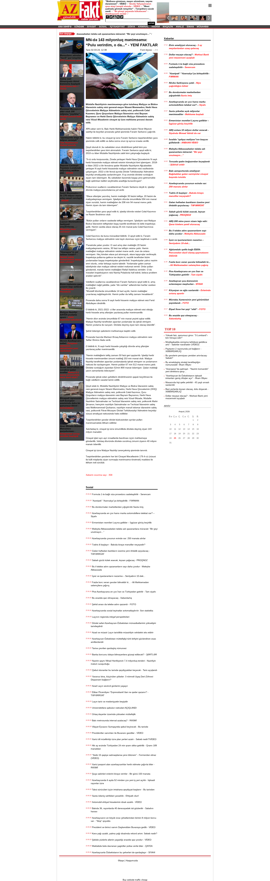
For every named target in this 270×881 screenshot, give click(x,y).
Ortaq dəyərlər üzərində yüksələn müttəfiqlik (113, 714)
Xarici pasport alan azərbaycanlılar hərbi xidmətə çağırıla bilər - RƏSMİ (123, 766)
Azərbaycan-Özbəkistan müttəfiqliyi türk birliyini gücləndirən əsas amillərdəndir (123, 640)
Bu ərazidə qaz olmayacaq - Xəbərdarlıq (111, 598)
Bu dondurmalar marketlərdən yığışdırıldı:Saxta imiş (117, 507)
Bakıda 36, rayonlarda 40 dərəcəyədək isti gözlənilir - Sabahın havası (122, 810)
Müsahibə (202, 26)
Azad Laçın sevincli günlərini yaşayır (109, 686)
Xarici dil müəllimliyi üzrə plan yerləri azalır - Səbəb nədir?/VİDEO (123, 739)
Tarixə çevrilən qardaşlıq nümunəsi (108, 648)
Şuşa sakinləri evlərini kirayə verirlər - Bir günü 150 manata (120, 774)
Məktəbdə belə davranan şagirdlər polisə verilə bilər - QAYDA (121, 846)
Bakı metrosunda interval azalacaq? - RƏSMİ (114, 720)
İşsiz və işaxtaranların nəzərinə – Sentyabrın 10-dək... (118, 576)
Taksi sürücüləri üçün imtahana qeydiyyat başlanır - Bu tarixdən (123, 789)
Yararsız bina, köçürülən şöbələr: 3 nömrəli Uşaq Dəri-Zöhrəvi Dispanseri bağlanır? (122, 678)
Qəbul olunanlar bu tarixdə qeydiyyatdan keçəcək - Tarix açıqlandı (124, 670)
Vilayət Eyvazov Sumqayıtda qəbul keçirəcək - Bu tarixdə (119, 726)
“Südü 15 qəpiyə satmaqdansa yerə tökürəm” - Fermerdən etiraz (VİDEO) (123, 756)
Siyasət (91, 26)
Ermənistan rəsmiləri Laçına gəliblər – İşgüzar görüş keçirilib (121, 522)
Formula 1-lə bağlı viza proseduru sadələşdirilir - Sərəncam (121, 494)
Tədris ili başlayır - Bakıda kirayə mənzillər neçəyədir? (118, 544)
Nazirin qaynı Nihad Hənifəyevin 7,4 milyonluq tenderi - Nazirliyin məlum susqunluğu (123, 662)
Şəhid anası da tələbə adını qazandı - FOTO (113, 604)
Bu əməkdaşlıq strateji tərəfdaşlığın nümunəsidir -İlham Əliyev (182, 363)
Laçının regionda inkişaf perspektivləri (110, 617)
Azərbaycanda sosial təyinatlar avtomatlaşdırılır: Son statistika (122, 610)
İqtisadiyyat (117, 26)
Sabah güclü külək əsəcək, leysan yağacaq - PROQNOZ (119, 560)
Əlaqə (121, 860)
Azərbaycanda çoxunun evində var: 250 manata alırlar (118, 538)
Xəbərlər (169, 38)
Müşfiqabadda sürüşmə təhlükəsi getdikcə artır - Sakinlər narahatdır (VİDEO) (186, 343)
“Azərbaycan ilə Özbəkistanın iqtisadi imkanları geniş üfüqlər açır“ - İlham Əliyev (186, 376)
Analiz (180, 26)
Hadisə (156, 26)
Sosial (103, 26)
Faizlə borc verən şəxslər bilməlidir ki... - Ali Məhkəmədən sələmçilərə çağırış (120, 584)
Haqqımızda (132, 860)
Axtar (151, 23)
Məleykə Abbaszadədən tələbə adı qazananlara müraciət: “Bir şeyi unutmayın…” (124, 530)
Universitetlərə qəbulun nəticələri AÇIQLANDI (114, 708)
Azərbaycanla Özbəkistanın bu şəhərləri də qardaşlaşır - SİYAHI (123, 852)
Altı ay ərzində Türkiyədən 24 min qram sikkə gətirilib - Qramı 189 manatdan (124, 747)
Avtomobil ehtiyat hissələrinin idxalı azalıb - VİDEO (116, 802)
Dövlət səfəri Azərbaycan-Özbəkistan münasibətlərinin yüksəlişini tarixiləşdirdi (123, 624)
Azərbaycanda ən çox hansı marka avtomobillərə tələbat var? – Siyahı (123, 515)
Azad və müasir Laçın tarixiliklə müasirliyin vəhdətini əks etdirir (122, 632)
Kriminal (143, 26)
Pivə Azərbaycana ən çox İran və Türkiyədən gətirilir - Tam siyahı (123, 591)
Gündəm (79, 26)
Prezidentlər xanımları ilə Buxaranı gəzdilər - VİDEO (117, 733)
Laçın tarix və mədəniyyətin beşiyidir (109, 701)
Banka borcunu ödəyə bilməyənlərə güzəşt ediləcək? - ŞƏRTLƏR (124, 654)
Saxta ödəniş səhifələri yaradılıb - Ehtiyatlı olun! (115, 796)
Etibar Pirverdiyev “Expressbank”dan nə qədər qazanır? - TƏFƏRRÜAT (119, 694)
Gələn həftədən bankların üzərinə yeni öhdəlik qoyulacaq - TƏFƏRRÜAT (120, 552)
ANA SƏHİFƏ (64, 26)
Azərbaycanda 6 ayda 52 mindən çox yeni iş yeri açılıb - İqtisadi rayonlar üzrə (123, 782)
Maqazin (168, 26)
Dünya (131, 26)
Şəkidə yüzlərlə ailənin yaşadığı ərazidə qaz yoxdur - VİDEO (121, 839)
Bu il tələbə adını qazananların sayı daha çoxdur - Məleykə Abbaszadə (120, 568)
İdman (190, 26)
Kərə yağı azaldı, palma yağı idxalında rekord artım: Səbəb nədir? (124, 833)
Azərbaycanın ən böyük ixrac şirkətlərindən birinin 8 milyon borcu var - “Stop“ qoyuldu (123, 819)
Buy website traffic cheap (135, 879)
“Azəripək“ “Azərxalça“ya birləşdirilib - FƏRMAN (115, 500)
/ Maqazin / (164, 6)
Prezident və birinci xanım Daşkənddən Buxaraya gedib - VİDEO (123, 827)
